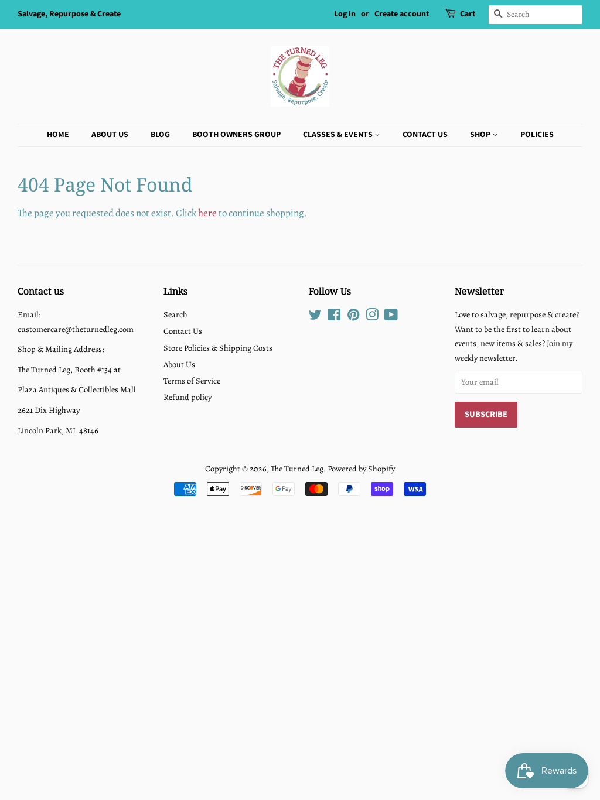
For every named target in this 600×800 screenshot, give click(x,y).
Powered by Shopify (361, 468)
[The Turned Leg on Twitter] (315, 317)
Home (58, 135)
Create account (401, 14)
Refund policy (187, 397)
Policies (537, 135)
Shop (481, 135)
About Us (109, 135)
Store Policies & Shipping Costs (217, 348)
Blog (160, 135)
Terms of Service (191, 381)
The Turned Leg (297, 468)
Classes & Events (338, 135)
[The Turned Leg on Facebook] (334, 317)
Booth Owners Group (236, 135)
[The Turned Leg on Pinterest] (353, 317)
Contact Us (425, 135)
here (207, 213)
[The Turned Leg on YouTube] (391, 317)
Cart (467, 14)
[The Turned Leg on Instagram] (372, 317)
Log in (345, 14)
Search (175, 314)
